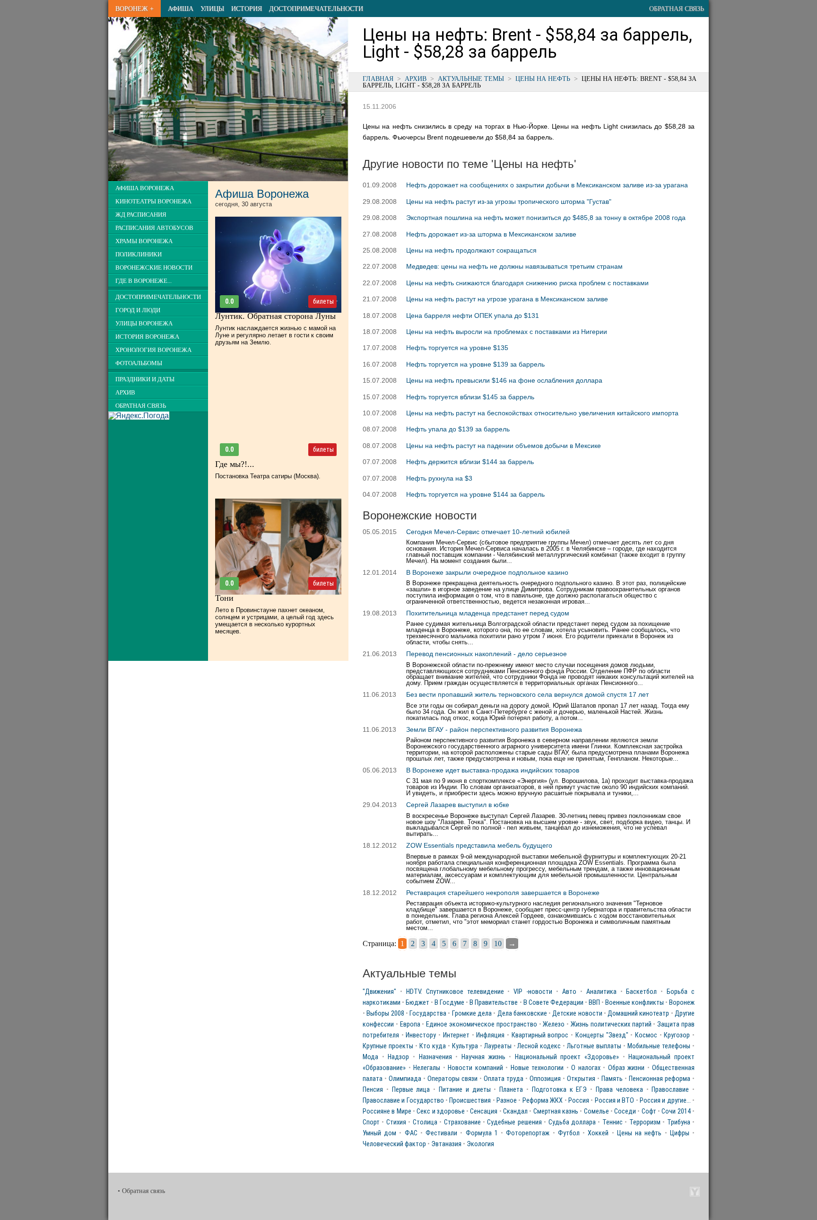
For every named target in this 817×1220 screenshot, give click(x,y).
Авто (569, 992)
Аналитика (601, 992)
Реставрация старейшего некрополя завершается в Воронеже (503, 892)
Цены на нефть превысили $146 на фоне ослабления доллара (504, 380)
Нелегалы (426, 1068)
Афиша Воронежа (144, 188)
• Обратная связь (141, 1190)
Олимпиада (405, 1079)
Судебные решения (514, 1122)
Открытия (581, 1079)
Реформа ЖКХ (542, 1101)
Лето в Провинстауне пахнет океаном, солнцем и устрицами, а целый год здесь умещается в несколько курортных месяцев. (274, 620)
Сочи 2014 (675, 1111)
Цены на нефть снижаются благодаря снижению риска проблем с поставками (527, 283)
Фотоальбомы (138, 363)
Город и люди (137, 310)
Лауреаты (498, 1046)
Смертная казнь (555, 1111)
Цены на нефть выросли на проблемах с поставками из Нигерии (506, 331)
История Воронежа (147, 337)
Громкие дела (472, 1013)
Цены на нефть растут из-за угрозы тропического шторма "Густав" (508, 201)
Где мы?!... (234, 464)
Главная (378, 78)
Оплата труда (503, 1079)
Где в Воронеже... (143, 281)
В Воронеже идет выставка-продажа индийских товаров (492, 770)
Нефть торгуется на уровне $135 (457, 347)
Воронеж (682, 1003)
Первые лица (411, 1090)
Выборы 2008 (385, 1013)
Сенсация (483, 1111)
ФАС (411, 1133)
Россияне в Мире (387, 1111)
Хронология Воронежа (153, 350)
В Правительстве (493, 1003)
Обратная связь (676, 8)
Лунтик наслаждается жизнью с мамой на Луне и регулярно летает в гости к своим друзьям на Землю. (275, 335)
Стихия (396, 1122)
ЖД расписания (140, 214)
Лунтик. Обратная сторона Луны (275, 316)
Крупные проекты (388, 1046)
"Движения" (379, 992)
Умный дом (379, 1133)
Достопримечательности (316, 8)
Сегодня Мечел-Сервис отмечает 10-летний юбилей (488, 531)
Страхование (462, 1122)
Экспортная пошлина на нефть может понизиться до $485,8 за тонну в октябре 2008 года (546, 217)
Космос (646, 1035)
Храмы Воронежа (144, 241)
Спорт (371, 1122)
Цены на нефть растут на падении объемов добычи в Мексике (503, 445)
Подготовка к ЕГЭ (559, 1090)
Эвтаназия (446, 1144)
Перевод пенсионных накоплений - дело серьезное (486, 654)
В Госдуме (449, 1003)
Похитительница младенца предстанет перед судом (487, 613)
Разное (506, 1101)
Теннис (612, 1122)
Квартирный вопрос (540, 1035)
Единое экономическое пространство (481, 1024)
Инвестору (421, 1035)
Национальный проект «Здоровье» (567, 1057)
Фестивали (441, 1133)
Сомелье (596, 1111)
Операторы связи (452, 1079)
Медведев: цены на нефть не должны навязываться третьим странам (514, 266)
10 (498, 943)
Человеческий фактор (394, 1144)
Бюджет (417, 1003)
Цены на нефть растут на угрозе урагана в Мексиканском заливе (507, 299)
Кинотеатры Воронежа (153, 201)
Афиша (180, 8)
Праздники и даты (144, 379)
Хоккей (598, 1133)
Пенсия (373, 1090)
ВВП (594, 1003)
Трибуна (678, 1122)
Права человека (619, 1090)
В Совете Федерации (553, 1003)
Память (612, 1079)
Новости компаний (475, 1068)
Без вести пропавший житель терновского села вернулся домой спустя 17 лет (527, 694)
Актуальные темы (471, 78)
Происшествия (470, 1101)
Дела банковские (522, 1013)
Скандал (515, 1111)
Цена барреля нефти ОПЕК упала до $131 (472, 315)
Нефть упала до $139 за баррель (458, 429)
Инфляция (490, 1035)
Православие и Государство (403, 1101)
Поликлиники (138, 254)
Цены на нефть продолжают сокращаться (471, 250)
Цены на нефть (542, 78)
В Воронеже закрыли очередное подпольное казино (487, 572)
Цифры (679, 1133)
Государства (427, 1013)
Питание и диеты (465, 1090)
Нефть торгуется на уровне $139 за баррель (475, 364)
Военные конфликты (634, 1003)
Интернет (456, 1035)
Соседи (625, 1111)
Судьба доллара (572, 1122)
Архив (415, 78)
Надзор (398, 1057)
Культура (465, 1046)
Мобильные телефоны (658, 1046)
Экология (480, 1144)
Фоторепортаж (527, 1133)
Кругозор (677, 1035)
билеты (323, 301)
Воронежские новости (153, 267)
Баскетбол (641, 992)
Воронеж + (134, 8)
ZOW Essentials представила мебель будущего (479, 845)
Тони (224, 598)
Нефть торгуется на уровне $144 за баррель (475, 494)
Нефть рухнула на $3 (439, 478)
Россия (578, 1101)
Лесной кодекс (539, 1046)
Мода (370, 1057)
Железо (554, 1024)
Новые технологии (537, 1068)
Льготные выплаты (594, 1046)
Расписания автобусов (154, 228)
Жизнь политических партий (611, 1024)
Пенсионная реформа (659, 1079)
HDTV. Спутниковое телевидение (455, 992)
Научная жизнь (483, 1057)
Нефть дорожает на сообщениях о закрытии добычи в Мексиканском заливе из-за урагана (547, 185)
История (246, 8)
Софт (649, 1111)
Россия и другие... (665, 1101)
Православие (670, 1090)
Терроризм (645, 1122)
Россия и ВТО (614, 1101)
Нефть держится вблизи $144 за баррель (470, 461)
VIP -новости (532, 992)
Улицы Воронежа (144, 323)
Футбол (569, 1133)
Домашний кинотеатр (638, 1013)
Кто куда (432, 1046)
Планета (511, 1090)
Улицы (212, 8)
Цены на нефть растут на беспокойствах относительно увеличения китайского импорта (542, 413)
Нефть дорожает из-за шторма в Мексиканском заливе (491, 234)
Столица (425, 1122)
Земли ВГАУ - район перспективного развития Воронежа (494, 729)
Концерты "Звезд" (601, 1035)
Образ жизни (626, 1068)
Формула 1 (482, 1133)
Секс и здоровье (441, 1111)
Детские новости (577, 1013)
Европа (410, 1024)
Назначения (435, 1057)
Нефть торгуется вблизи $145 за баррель (470, 397)
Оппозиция (545, 1079)
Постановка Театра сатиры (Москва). (268, 476)
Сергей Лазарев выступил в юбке (457, 804)
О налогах (585, 1068)
